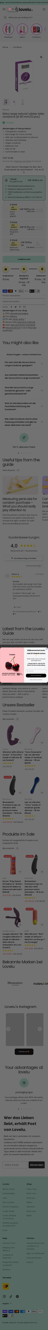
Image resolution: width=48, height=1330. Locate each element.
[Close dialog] (46, 649)
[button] (12, 9)
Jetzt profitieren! (36, 675)
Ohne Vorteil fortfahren (36, 679)
